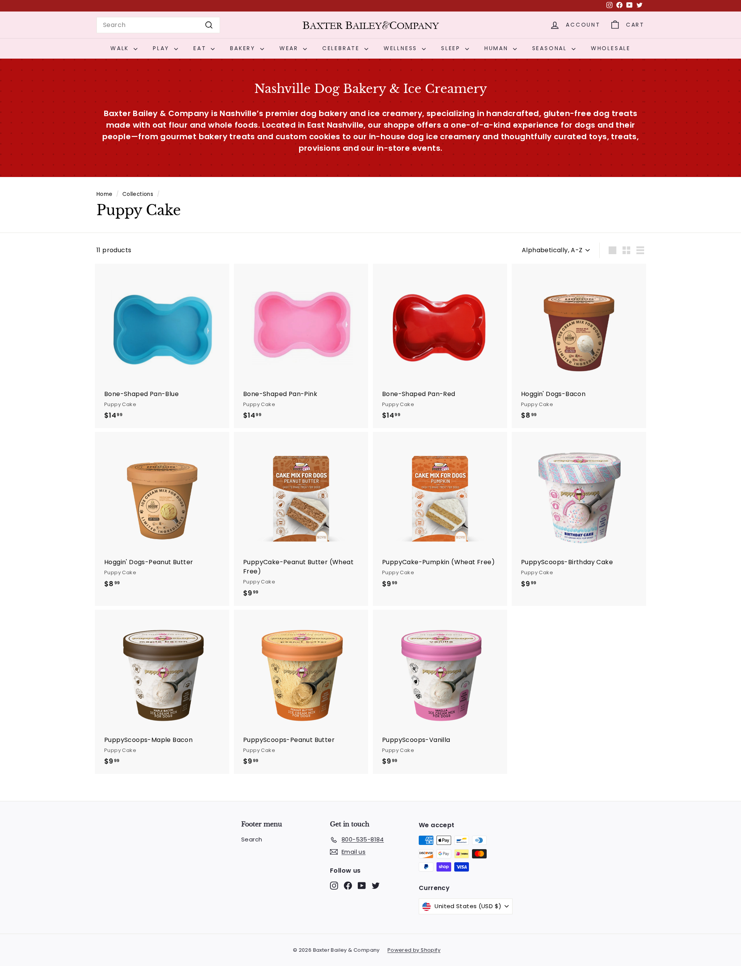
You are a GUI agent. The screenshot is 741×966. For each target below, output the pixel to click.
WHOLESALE (611, 48)
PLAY (162, 48)
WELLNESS (402, 48)
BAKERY (244, 48)
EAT (201, 48)
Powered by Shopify (413, 950)
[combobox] (158, 25)
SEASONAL (551, 48)
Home (104, 194)
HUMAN (497, 48)
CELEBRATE (342, 48)
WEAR (290, 48)
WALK (121, 48)
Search (251, 839)
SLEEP (452, 48)
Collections (137, 194)
